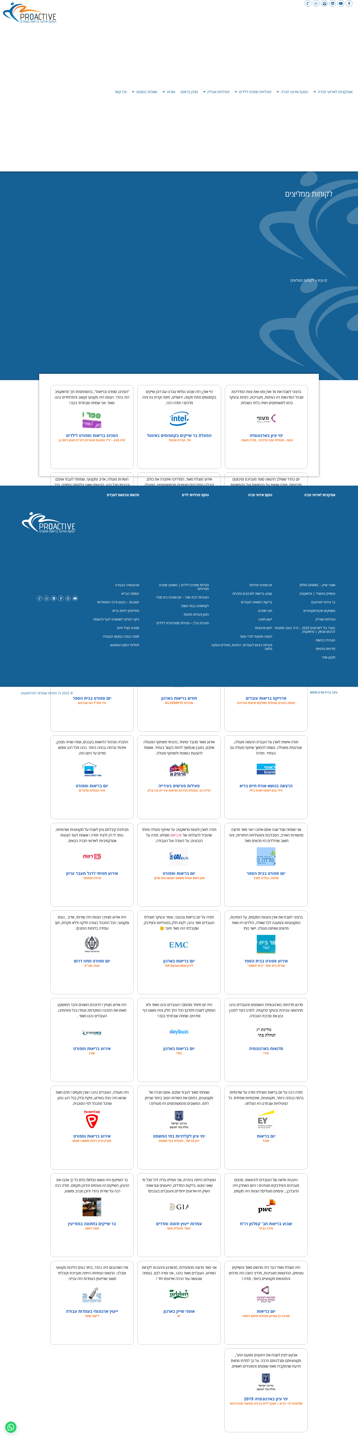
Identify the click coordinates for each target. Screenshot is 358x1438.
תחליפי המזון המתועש (124, 645)
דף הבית (322, 280)
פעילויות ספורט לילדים (255, 91)
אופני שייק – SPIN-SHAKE (317, 585)
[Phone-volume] (308, 3)
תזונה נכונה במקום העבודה (121, 636)
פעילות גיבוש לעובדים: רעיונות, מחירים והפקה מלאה (241, 647)
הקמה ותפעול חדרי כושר (256, 636)
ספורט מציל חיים (128, 628)
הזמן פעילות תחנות (196, 614)
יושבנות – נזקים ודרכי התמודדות (118, 602)
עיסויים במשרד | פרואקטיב (317, 593)
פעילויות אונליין (218, 91)
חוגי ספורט (265, 610)
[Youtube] (340, 3)
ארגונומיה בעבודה (127, 585)
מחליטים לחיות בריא (125, 610)
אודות (171, 91)
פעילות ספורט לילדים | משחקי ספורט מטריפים (184, 587)
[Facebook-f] (349, 3)
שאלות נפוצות (146, 91)
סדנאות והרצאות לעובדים (123, 494)
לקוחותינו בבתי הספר (195, 606)
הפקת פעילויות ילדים (195, 494)
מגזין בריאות (189, 91)
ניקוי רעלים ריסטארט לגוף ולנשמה (116, 619)
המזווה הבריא (130, 593)
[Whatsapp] (316, 3)
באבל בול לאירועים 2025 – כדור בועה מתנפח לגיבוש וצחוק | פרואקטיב (305, 630)
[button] (10, 1427)
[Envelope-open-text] (324, 3)
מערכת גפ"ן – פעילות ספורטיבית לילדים (182, 623)
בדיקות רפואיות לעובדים (256, 602)
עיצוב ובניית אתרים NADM (323, 692)
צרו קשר (121, 91)
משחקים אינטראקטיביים (319, 610)
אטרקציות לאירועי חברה (335, 91)
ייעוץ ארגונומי (263, 628)
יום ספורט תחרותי (260, 585)
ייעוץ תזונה (265, 619)
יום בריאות (176, 835)
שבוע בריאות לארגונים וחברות (252, 593)
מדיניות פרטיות (325, 648)
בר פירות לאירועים (323, 602)
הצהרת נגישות (325, 640)
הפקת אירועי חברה (294, 91)
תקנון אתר (328, 657)
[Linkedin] (332, 3)
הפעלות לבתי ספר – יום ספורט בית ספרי (182, 597)
